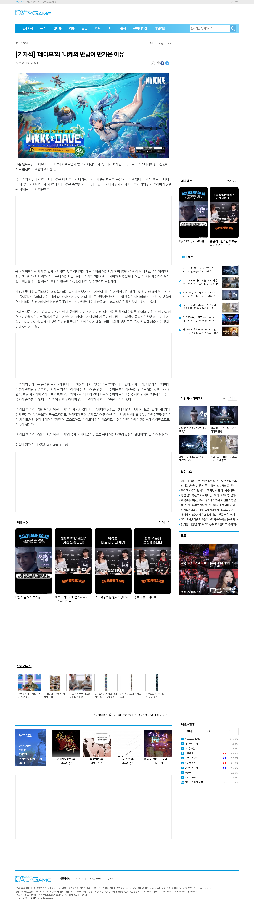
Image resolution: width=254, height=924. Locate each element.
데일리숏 (160, 28)
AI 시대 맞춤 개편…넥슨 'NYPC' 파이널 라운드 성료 (209, 481)
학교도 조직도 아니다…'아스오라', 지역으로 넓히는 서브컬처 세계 (200, 307)
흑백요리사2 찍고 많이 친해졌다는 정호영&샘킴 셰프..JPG (105, 696)
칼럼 (84, 28)
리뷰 (72, 28)
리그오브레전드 (191, 739)
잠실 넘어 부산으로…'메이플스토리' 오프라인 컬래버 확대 (210, 495)
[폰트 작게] (153, 63)
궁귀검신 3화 (127, 759)
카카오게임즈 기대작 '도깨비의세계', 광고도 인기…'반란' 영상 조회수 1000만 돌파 (200, 295)
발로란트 (188, 753)
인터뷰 (57, 28)
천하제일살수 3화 (66, 759)
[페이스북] (162, 63)
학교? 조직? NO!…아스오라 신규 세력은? (223, 459)
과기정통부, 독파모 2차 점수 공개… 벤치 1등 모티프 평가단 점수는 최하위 (199, 319)
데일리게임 (20, 2)
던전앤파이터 (190, 768)
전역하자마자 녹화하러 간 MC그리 (29, 695)
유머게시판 (140, 28)
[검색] (233, 28)
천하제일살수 (25, 746)
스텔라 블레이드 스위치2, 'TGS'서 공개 (192, 459)
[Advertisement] (63, 230)
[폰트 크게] (158, 63)
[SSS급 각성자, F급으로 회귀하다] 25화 (158, 759)
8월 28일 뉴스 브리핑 (27, 597)
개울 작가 (158, 763)
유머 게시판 (24, 666)
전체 (189, 731)
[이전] (230, 398)
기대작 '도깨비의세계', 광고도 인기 (193, 430)
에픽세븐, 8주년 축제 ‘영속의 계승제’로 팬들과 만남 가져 (210, 500)
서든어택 (188, 773)
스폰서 (122, 28)
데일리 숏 (23, 522)
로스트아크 (189, 777)
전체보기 (165, 522)
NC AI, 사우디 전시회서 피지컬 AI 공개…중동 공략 (208, 490)
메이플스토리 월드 (192, 782)
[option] (209, 432)
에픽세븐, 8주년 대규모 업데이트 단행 (223, 430)
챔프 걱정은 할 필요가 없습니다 (111, 599)
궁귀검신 (23, 754)
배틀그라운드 (190, 758)
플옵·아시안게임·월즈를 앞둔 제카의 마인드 (71, 599)
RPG (208, 731)
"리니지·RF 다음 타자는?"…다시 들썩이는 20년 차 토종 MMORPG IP (200, 282)
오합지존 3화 (97, 759)
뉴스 (43, 28)
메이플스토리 (190, 744)
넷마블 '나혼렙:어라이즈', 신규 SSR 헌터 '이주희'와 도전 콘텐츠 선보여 (200, 331)
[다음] (234, 398)
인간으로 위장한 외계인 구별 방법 (155, 695)
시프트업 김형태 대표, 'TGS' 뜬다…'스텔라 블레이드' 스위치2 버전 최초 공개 (199, 270)
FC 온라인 (188, 748)
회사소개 (235, 2)
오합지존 (23, 750)
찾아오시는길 (113, 879)
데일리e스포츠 (33, 2)
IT (109, 28)
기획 (97, 28)
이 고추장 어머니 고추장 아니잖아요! (80, 695)
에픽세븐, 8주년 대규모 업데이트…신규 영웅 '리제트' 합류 (210, 514)
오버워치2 (188, 763)
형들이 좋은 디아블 (145, 597)
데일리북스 (66, 763)
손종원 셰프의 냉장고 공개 (130, 695)
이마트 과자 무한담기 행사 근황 (54, 695)
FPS (229, 731)
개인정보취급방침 (95, 879)
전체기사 (27, 28)
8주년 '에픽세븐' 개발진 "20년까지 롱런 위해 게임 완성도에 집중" (210, 505)
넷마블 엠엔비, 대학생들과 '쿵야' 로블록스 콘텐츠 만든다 (210, 485)
